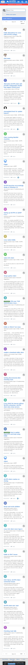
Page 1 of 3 (14, 21)
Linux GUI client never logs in (13, 529)
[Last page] (24, 22)
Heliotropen (6, 328)
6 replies (14, 50)
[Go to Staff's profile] (5, 160)
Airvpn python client (10, 276)
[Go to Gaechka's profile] (5, 236)
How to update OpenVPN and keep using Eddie (12, 434)
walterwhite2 (6, 508)
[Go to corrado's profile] (5, 80)
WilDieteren (6, 259)
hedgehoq (6, 36)
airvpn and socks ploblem (12, 506)
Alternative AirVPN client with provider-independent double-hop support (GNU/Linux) (13, 85)
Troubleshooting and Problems (11, 509)
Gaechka (6, 241)
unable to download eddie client (14, 352)
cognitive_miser (7, 354)
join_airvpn (6, 530)
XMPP (15, 166)
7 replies (14, 597)
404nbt (5, 304)
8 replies (14, 453)
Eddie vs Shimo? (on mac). (12, 327)
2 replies (14, 204)
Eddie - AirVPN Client (19, 115)
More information (20, 663)
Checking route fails (10, 631)
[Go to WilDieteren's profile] (5, 254)
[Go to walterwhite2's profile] (5, 503)
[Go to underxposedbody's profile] (5, 576)
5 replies (14, 249)
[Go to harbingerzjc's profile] (5, 428)
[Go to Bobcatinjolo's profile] (5, 602)
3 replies (14, 344)
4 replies (14, 75)
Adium (6, 461)
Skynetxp (6, 482)
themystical (6, 381)
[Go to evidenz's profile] (5, 627)
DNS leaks (7, 58)
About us (18, 659)
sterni (5, 189)
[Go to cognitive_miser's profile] (5, 348)
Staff (5, 166)
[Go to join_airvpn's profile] (5, 525)
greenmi (5, 140)
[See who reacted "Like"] (19, 103)
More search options (11, 14)
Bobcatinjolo (6, 607)
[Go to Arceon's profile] (5, 400)
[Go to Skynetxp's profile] (5, 475)
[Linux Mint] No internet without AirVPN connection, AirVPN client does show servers (14, 405)
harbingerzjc (6, 437)
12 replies (14, 267)
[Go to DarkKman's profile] (5, 209)
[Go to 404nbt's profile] (5, 297)
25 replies (14, 177)
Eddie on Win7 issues (10, 554)
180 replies (14, 103)
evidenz (5, 632)
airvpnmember (7, 556)
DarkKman (6, 216)
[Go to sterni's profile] (5, 182)
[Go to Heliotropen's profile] (5, 323)
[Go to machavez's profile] (5, 272)
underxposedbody (8, 583)
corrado (5, 89)
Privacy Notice (12, 659)
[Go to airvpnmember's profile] (5, 551)
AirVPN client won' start (11, 605)
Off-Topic (17, 89)
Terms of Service (5, 659)
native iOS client (9, 258)
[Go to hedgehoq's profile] (5, 29)
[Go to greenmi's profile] (5, 133)
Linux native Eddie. (10, 240)
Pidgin (6, 164)
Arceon (5, 408)
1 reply (13, 231)
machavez (6, 277)
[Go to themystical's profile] (5, 374)
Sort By (22, 23)
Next (21, 21)
